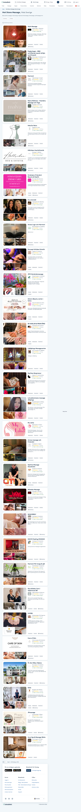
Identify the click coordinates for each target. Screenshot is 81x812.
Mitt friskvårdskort (9, 789)
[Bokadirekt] (5, 2)
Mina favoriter (8, 784)
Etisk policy (34, 780)
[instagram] (6, 799)
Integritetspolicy (35, 782)
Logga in (7, 780)
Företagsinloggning (36, 770)
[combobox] (22, 2)
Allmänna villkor (35, 787)
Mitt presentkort (8, 787)
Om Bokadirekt (21, 780)
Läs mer (28, 770)
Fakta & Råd (21, 787)
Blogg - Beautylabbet (23, 782)
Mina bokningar (8, 782)
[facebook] (12, 799)
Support (20, 792)
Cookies (33, 784)
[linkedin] (9, 799)
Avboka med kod (8, 792)
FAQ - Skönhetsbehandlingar (24, 784)
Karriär (19, 789)
